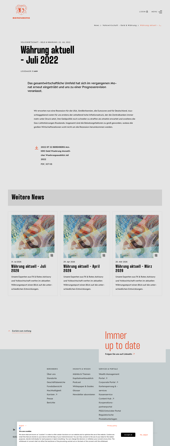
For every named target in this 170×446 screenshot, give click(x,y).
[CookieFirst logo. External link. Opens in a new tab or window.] (20, 428)
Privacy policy (112, 425)
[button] (23, 425)
